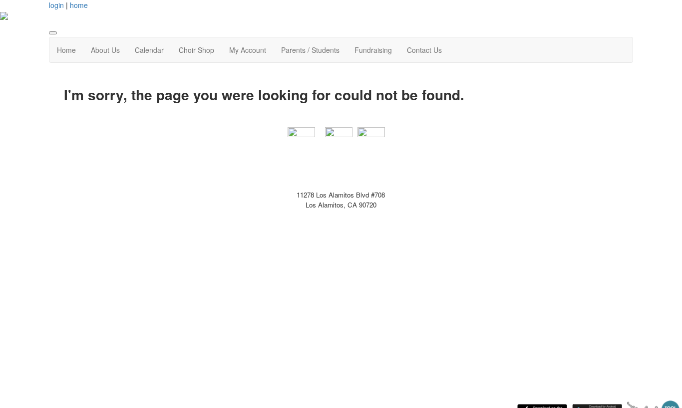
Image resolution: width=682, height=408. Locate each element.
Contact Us (424, 50)
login (56, 5)
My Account (247, 50)
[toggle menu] (53, 32)
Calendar (149, 50)
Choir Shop (196, 50)
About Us (105, 50)
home (79, 5)
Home (66, 50)
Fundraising (373, 50)
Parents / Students (310, 50)
